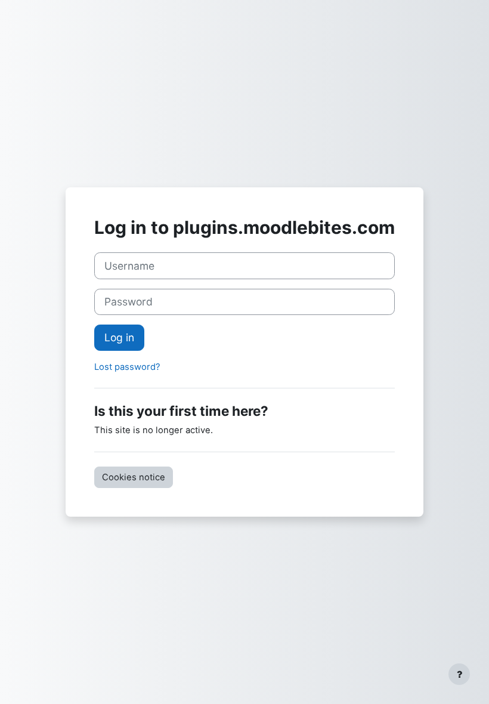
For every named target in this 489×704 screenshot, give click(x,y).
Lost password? (127, 367)
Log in (119, 337)
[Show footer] (459, 674)
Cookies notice (133, 477)
